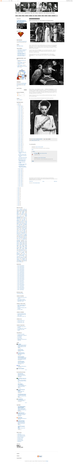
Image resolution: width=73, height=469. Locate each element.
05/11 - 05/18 (20, 147)
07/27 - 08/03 (20, 133)
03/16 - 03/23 (20, 173)
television (19, 260)
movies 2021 (24, 245)
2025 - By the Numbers (21, 287)
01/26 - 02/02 (20, 182)
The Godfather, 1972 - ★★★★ (22, 328)
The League (36, 153)
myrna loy (22, 250)
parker (18, 252)
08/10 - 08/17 (20, 131)
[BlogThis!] (47, 139)
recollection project (24, 254)
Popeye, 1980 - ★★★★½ (21, 299)
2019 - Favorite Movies (21, 276)
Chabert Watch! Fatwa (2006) (22, 157)
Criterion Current (20, 349)
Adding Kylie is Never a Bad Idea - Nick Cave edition (22, 55)
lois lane (21, 237)
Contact (26, 15)
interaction (25, 235)
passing (23, 252)
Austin (22, 213)
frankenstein (35, 140)
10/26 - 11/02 (20, 117)
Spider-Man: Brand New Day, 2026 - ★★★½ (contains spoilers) (22, 306)
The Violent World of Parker (22, 394)
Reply (32, 149)
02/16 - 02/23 (20, 178)
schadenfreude (19, 256)
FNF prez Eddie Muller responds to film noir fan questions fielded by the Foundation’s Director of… (22, 358)
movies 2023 (19, 247)
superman (18, 259)
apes (21, 223)
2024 (18, 187)
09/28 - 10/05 (20, 122)
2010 (18, 205)
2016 (18, 197)
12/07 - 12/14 (20, 109)
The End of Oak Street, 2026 (22, 313)
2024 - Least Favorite (21, 286)
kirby (25, 236)
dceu (21, 231)
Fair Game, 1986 (20, 309)
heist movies (20, 234)
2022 (18, 190)
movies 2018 (22, 243)
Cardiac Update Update (21, 63)
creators (18, 230)
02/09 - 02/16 (20, 179)
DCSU (22, 214)
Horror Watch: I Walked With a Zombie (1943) (22, 164)
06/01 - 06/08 (20, 143)
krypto (17, 237)
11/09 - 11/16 (20, 114)
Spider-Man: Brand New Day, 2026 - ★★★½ (22, 315)
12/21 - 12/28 (20, 107)
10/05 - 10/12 (20, 121)
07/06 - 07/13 (20, 137)
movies (38, 140)
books (26, 226)
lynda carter (18, 238)
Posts (19, 93)
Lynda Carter (19, 433)
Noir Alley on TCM (20, 438)
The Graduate (20, 337)
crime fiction (23, 230)
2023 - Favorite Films (21, 283)
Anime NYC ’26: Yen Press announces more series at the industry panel (22, 375)
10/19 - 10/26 (20, 118)
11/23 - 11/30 (20, 112)
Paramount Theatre (20, 440)
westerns (20, 261)
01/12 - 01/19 (20, 184)
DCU (26, 214)
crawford (24, 229)
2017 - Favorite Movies (21, 272)
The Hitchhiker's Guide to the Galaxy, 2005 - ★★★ (22, 300)
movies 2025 (24, 248)
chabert (24, 227)
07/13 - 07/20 (20, 136)
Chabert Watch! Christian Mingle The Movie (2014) (22, 166)
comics (18, 228)
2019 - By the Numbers (21, 275)
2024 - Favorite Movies (21, 285)
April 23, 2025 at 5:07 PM (43, 153)
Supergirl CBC (20, 417)
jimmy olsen (20, 236)
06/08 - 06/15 (20, 142)
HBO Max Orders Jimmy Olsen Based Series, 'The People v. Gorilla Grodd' (22, 414)
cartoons (19, 227)
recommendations (21, 255)
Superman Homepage (21, 420)
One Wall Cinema (20, 439)
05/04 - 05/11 (20, 148)
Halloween (18, 218)
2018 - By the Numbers (21, 273)
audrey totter (20, 224)
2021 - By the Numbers (21, 278)
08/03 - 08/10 (20, 132)
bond (22, 226)
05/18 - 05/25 (20, 146)
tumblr (46, 15)
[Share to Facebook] (49, 139)
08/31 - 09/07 (20, 127)
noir (23, 251)
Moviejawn (19, 344)
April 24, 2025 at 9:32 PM (42, 157)
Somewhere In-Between (21, 350)
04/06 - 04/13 (20, 169)
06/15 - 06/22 (20, 141)
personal (18, 253)
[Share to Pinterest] (50, 139)
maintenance (24, 238)
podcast (18, 254)
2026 (18, 103)
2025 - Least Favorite (21, 289)
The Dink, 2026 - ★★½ (21, 321)
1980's (18, 211)
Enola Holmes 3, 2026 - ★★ (22, 316)
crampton (20, 229)
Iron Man (24, 218)
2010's (23, 212)
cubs (17, 231)
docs (24, 231)
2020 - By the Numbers (21, 277)
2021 (18, 191)
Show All (26, 402)
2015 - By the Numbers (21, 267)
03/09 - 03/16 (20, 174)
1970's (24, 210)
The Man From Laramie (21, 334)
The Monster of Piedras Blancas (22, 366)
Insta (36, 15)
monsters (23, 239)
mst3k (25, 249)
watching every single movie (22, 41)
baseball (19, 225)
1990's (23, 211)
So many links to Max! (20, 293)
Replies (34, 151)
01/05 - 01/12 (20, 186)
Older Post (55, 181)
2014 (18, 200)
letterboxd (53, 15)
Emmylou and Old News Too (22, 60)
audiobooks (25, 223)
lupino (25, 237)
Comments (19, 95)
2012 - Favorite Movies (21, 266)
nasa (26, 250)
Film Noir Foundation (21, 356)
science (18, 257)
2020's (18, 213)
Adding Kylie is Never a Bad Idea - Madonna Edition (22, 53)
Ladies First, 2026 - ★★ (21, 320)
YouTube (30, 15)
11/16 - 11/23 (20, 113)
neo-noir (19, 251)
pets (24, 253)
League (49, 15)
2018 (18, 195)
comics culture (24, 228)
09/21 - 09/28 (20, 123)
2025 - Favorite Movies (21, 288)
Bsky (43, 15)
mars (19, 239)
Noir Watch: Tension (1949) (22, 154)
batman (24, 225)
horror (20, 235)
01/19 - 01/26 (20, 183)
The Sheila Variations (21, 361)
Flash (24, 217)
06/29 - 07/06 (20, 138)
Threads (39, 15)
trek (17, 261)
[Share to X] (48, 139)
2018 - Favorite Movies (21, 274)
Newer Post (31, 181)
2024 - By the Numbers (21, 284)
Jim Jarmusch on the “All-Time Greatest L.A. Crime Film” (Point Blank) (22, 396)
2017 (18, 196)
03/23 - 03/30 (20, 172)
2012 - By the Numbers (21, 265)
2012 (18, 202)
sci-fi (23, 256)
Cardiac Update (20, 65)
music (18, 250)
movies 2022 (21, 246)
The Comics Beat (20, 373)
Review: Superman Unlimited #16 (22, 418)
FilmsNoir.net (19, 441)
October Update (20, 62)
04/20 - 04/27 (20, 151)
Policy (23, 15)
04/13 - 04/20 (20, 168)
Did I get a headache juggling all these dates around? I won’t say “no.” (22, 381)
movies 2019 (19, 244)
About (20, 15)
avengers (25, 224)
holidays (25, 234)
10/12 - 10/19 (20, 119)
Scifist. (19, 365)
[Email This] (45, 139)
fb (33, 15)
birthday (33, 140)
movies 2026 (20, 249)
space (22, 257)
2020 (18, 192)
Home (17, 15)
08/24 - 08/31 (20, 128)
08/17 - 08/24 (20, 129)
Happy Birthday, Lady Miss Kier (22, 49)
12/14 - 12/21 (20, 108)
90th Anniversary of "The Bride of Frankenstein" (22, 160)
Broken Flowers (20, 338)
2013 (18, 201)
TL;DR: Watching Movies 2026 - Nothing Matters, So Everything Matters (21, 21)
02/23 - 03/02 (20, 177)
